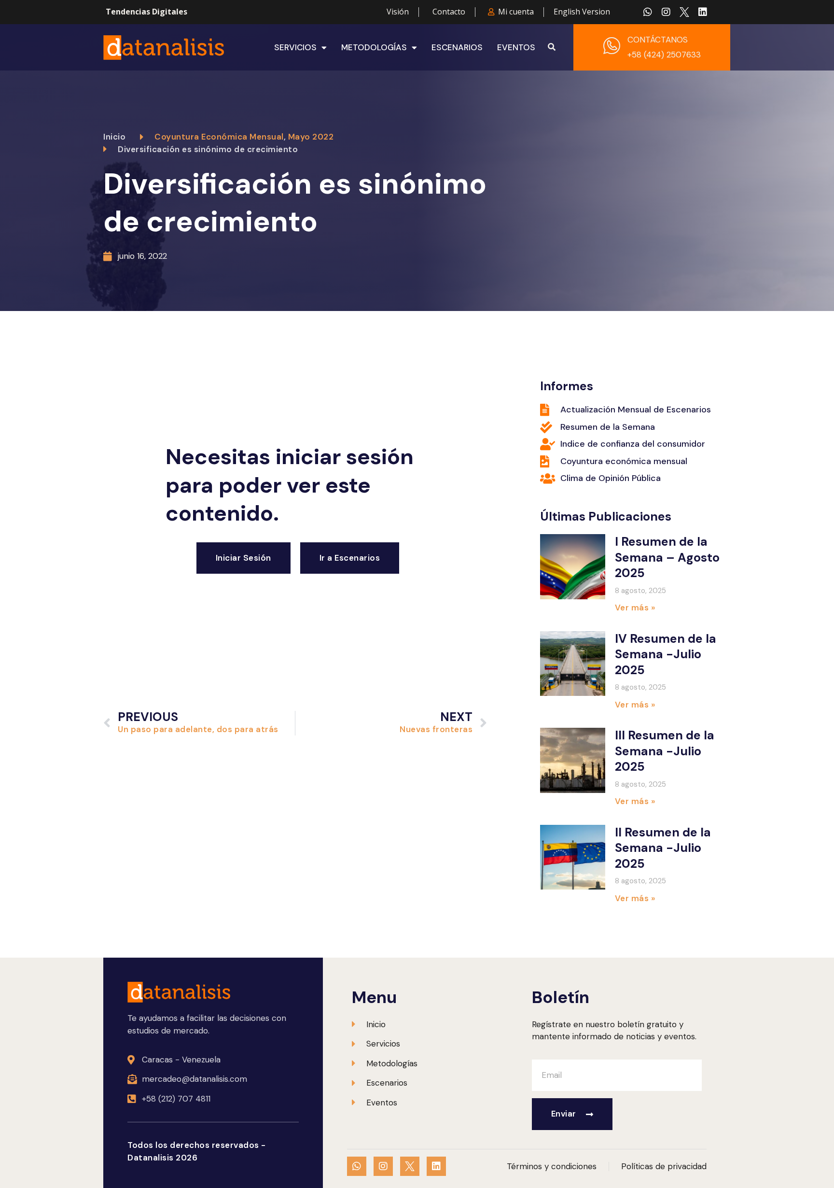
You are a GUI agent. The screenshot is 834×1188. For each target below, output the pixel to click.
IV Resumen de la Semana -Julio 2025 (665, 654)
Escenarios (457, 47)
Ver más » (635, 607)
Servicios (295, 47)
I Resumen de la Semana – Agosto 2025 (667, 557)
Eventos (516, 47)
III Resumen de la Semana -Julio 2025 (664, 751)
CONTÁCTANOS (657, 39)
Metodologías (374, 47)
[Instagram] (666, 12)
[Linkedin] (703, 12)
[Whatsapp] (648, 12)
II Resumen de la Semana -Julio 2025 (663, 848)
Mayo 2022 (311, 136)
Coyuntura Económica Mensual (219, 136)
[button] (551, 47)
